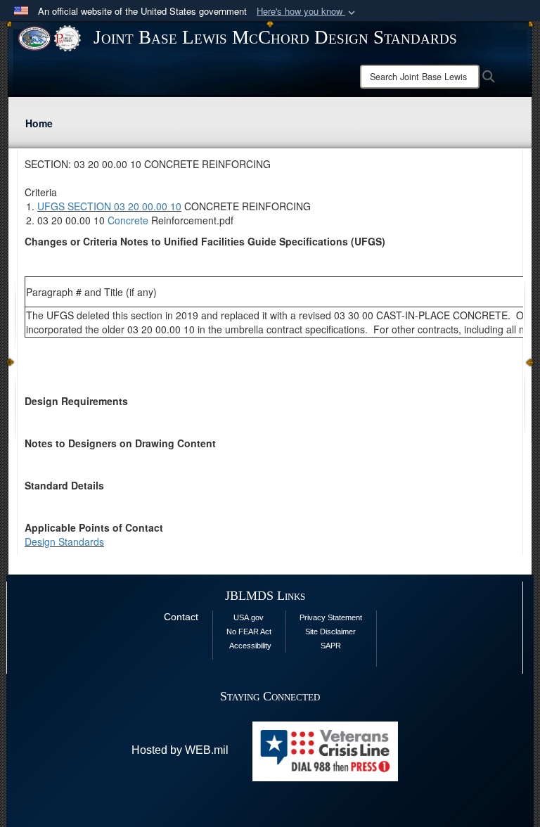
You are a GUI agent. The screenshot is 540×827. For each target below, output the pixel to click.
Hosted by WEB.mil (180, 750)
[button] (307, 11)
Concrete (128, 220)
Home (39, 123)
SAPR (331, 645)
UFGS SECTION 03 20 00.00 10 (109, 206)
